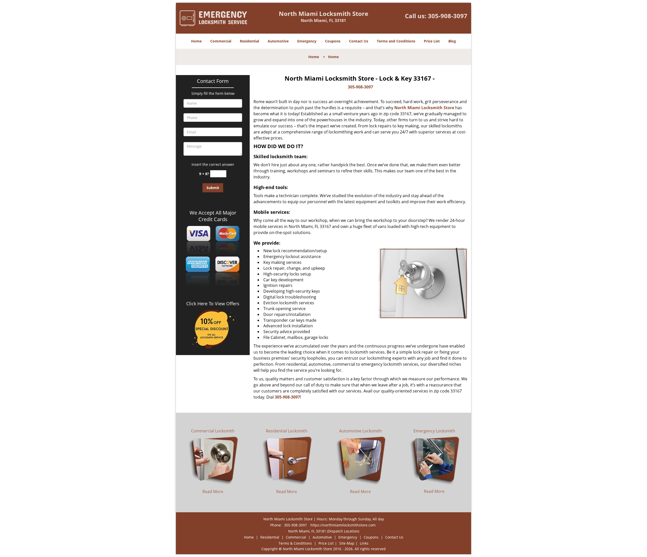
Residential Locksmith (286, 431)
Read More (212, 491)
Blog (452, 41)
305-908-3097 (447, 16)
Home (196, 41)
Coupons (332, 41)
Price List (432, 41)
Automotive (278, 41)
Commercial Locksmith (213, 431)
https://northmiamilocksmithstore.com (343, 525)
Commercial (220, 41)
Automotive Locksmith (360, 431)
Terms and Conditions (396, 41)
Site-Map (346, 543)
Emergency (306, 41)
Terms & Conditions (295, 543)
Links (364, 543)
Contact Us (358, 41)
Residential (249, 41)
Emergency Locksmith (434, 431)
